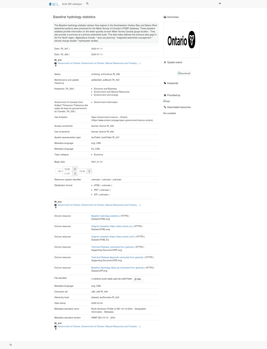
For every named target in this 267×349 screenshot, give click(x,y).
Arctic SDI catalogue (71, 3)
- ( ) (99, 63)
